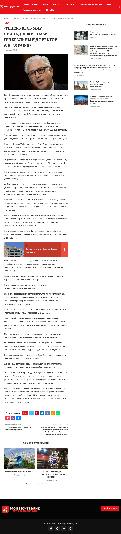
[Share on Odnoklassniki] (53, 413)
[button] (7, 466)
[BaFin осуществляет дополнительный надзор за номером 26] (52, 458)
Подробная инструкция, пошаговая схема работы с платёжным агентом (103, 33)
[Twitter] (50, 528)
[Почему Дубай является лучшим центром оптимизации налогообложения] (81, 85)
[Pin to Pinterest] (37, 413)
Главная (26, 4)
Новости (35, 4)
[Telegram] (57, 528)
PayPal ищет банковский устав (19, 472)
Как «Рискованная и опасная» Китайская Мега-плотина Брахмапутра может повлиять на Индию (102, 99)
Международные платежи (32, 10)
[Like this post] (25, 413)
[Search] (120, 7)
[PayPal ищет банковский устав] (19, 458)
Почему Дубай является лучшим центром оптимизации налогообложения (101, 84)
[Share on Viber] (13, 418)
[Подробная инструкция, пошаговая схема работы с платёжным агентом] (81, 35)
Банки (45, 4)
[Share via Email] (18, 418)
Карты (109, 4)
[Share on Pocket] (7, 418)
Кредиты (56, 4)
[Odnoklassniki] (70, 528)
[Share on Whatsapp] (58, 413)
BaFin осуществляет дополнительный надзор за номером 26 (52, 474)
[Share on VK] (47, 413)
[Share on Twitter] (31, 413)
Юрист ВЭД (50, 10)
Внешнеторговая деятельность (91, 4)
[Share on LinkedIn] (42, 413)
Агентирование (69, 4)
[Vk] (63, 528)
